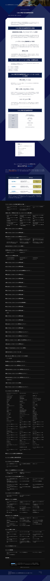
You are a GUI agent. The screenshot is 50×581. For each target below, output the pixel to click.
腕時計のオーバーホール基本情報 (11, 499)
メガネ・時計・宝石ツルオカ (37, 398)
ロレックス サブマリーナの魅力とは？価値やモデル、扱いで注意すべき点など (25, 542)
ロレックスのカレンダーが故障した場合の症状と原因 (25, 518)
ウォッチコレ (35, 443)
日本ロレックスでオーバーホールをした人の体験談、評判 (12, 473)
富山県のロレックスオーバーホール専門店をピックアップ (15, 361)
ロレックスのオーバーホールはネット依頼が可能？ (25, 496)
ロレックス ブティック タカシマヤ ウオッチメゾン (12, 393)
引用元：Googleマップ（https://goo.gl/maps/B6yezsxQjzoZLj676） (25, 86)
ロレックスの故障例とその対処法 (24, 520)
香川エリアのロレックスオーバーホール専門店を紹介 (14, 306)
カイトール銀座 (35, 404)
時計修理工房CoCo (9, 379)
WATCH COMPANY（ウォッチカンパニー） (12, 445)
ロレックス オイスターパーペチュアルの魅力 (12, 532)
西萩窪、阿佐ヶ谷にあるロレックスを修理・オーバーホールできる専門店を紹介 (38, 240)
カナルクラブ (24, 181)
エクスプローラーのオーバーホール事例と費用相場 (12, 220)
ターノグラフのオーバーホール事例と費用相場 (38, 216)
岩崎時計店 (21, 259)
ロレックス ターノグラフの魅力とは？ (11, 534)
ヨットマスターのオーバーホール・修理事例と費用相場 (38, 222)
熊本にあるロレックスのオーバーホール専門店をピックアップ (15, 286)
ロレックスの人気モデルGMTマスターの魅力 (12, 537)
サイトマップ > (40, 572)
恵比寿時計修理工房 (23, 411)
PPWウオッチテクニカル (10, 420)
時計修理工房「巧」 (23, 252)
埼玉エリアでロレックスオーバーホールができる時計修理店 (15, 302)
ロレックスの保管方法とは (23, 512)
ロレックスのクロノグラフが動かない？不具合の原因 (38, 522)
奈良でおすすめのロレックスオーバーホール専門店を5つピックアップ (17, 377)
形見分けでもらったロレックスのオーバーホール (38, 510)
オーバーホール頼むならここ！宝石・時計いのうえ (38, 433)
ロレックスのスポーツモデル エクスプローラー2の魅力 (12, 539)
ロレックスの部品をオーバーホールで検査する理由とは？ (25, 508)
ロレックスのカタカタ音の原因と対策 (25, 521)
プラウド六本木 (9, 398)
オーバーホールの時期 (36, 507)
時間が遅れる (9, 520)
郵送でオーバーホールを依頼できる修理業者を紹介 (14, 453)
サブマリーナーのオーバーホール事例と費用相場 (12, 218)
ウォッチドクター (35, 405)
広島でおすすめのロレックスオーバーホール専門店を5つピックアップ (17, 369)
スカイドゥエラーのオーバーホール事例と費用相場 (25, 216)
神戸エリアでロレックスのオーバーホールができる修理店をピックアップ (17, 270)
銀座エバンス (35, 411)
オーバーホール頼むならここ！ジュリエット (12, 424)
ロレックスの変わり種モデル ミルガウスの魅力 (38, 534)
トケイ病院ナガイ (35, 414)
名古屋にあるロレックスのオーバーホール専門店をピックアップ (16, 250)
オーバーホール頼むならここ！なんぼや (12, 427)
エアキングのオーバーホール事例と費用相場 (38, 225)
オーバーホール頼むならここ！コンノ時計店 (12, 433)
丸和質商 (8, 404)
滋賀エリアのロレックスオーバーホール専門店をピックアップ (15, 373)
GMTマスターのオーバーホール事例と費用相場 (25, 220)
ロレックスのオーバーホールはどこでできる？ (12, 502)
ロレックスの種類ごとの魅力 (10, 529)
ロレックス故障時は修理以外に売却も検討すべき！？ (12, 479)
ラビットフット (35, 401)
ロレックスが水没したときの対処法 (25, 525)
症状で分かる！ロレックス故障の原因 (11, 515)
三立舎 (21, 417)
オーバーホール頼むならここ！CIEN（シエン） (38, 447)
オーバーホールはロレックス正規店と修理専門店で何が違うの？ (38, 487)
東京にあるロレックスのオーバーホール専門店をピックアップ (15, 236)
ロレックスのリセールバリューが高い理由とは (12, 553)
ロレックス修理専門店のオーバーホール (12, 464)
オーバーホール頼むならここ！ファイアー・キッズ (25, 437)
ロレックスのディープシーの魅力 (24, 536)
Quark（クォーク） (35, 393)
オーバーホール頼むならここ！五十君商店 (25, 424)
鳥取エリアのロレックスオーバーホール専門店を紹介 (14, 278)
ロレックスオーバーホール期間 (24, 478)
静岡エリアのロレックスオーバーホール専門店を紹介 (14, 310)
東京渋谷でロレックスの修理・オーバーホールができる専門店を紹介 (25, 242)
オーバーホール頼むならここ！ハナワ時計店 (25, 440)
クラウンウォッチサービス (10, 259)
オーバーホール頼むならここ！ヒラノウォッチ (12, 440)
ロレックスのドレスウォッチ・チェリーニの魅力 (38, 541)
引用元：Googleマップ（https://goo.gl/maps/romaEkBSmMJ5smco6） (25, 96)
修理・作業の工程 (9, 512)
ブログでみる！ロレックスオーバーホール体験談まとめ (38, 504)
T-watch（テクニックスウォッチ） (25, 443)
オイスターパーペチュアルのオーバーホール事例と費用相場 (12, 222)
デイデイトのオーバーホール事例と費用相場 (25, 218)
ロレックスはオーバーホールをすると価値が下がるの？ (12, 496)
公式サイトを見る (37, 181)
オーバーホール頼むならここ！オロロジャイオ (38, 427)
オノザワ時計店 (9, 417)
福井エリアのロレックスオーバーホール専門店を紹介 (14, 298)
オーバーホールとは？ (23, 506)
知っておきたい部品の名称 (10, 507)
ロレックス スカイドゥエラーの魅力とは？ (25, 534)
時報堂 (8, 411)
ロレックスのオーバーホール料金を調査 (12, 461)
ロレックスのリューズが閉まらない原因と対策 (12, 526)
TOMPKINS (21, 405)
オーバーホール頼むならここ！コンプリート (38, 424)
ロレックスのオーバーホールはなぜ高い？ (12, 466)
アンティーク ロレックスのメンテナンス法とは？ (12, 209)
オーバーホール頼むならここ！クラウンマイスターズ (25, 435)
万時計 (8, 407)
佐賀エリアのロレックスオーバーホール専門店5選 (13, 228)
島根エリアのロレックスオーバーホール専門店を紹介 (14, 262)
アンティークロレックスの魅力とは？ (25, 206)
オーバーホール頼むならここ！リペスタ (12, 429)
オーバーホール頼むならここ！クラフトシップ (12, 435)
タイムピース (35, 259)
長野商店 (21, 407)
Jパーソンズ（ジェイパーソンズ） (25, 414)
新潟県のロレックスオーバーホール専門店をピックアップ (15, 365)
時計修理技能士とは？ (36, 512)
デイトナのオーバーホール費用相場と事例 (38, 218)
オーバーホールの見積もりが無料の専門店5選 (13, 457)
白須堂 (21, 404)
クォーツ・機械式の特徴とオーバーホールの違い (12, 489)
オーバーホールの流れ (36, 506)
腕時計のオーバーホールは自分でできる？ (38, 502)
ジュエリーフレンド (23, 395)
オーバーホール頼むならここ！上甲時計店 (25, 433)
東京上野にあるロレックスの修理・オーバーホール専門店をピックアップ (38, 242)
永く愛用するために (9, 506)
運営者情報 (7, 557)
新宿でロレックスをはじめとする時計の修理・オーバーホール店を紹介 (25, 239)
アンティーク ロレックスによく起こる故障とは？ (12, 207)
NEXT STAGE (35, 417)
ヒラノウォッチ (24, 191)
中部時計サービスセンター (10, 252)
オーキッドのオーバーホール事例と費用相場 (12, 216)
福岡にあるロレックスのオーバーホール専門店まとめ (14, 274)
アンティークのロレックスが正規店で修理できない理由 (14, 204)
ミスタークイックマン (10, 395)
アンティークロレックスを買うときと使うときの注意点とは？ (25, 209)
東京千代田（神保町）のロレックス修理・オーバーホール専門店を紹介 (12, 242)
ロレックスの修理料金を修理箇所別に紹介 (25, 464)
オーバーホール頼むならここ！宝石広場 (38, 440)
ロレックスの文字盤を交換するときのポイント (38, 485)
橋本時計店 (21, 401)
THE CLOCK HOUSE (23, 393)
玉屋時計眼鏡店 (22, 398)
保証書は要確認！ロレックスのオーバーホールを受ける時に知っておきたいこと (12, 482)
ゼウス (8, 408)
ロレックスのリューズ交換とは (37, 552)
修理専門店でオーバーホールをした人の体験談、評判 (25, 473)
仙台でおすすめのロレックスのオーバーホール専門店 (14, 246)
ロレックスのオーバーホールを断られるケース (38, 479)
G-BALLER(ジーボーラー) (10, 405)
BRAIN (8, 401)
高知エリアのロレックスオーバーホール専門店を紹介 (14, 294)
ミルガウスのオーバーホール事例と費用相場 (38, 220)
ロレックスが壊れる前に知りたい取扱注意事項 (12, 522)
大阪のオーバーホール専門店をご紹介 (22, 148)
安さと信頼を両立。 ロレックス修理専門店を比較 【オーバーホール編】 (40, 0)
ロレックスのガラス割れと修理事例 (38, 520)
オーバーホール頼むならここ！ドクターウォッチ (12, 437)
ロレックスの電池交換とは (23, 552)
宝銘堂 (34, 407)
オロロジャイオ (24, 186)
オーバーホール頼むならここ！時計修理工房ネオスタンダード (25, 427)
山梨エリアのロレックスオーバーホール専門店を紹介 (14, 282)
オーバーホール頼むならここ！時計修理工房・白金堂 (38, 437)
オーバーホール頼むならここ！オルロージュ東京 (38, 422)
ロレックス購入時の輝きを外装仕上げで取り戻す (12, 487)
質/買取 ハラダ (35, 395)
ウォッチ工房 (22, 408)
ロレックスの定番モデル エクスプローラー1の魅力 (25, 539)
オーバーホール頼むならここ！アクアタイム (12, 450)
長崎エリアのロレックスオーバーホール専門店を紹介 (14, 232)
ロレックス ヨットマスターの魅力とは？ (38, 537)
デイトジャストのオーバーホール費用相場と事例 (12, 225)
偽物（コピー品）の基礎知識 (24, 484)
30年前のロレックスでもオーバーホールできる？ (25, 502)
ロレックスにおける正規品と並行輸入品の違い (25, 487)
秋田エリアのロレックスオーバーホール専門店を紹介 (14, 290)
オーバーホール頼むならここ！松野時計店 (25, 422)
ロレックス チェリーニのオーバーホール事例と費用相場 (25, 225)
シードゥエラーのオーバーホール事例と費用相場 (25, 222)
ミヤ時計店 (34, 408)
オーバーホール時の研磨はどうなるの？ (12, 510)
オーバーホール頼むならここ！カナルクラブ (25, 450)
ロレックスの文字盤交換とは (11, 554)
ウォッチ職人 (9, 414)
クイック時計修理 (9, 358)
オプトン (21, 420)
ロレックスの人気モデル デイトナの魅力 (12, 541)
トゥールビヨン (9, 443)
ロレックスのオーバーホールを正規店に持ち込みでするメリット (12, 485)
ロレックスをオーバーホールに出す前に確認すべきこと (14, 476)
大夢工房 (34, 420)
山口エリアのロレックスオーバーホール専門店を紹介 (14, 266)
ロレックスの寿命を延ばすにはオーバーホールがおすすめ (12, 504)
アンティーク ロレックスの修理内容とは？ (38, 207)
